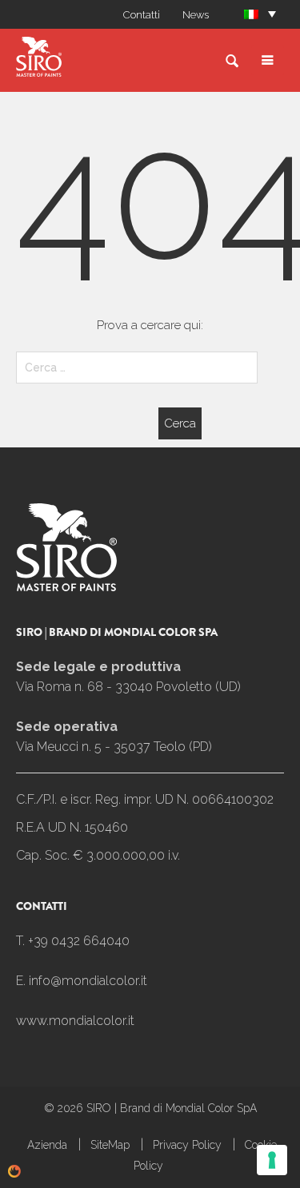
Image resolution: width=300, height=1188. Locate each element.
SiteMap (110, 1144)
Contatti (141, 15)
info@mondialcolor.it (88, 980)
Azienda (47, 1144)
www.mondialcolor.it (75, 1020)
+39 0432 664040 (79, 940)
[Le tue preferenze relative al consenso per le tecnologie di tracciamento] (272, 1160)
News (195, 15)
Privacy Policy (187, 1144)
